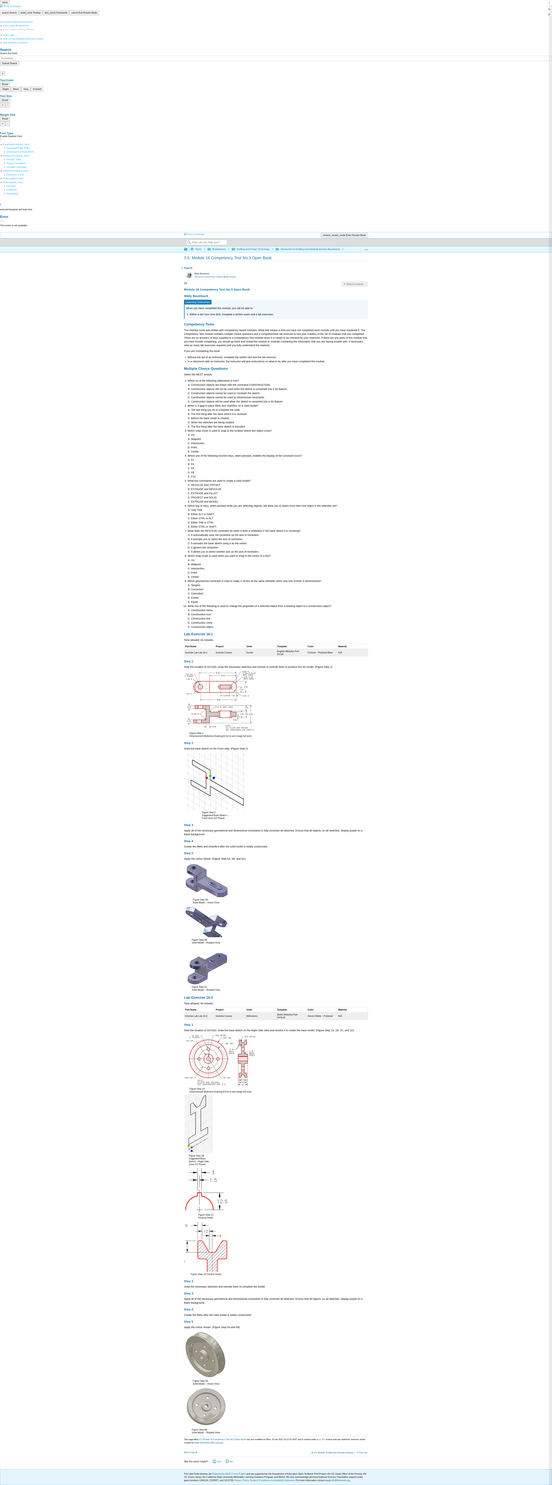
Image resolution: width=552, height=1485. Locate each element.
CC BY (322, 1439)
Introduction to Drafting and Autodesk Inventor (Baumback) (310, 249)
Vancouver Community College (208, 277)
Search (189, 242)
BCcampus (231, 277)
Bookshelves (219, 249)
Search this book (8, 53)
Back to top (189, 1452)
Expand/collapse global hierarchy (187, 249)
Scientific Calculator (16, 167)
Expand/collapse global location (366, 248)
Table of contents (354, 284)
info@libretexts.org (340, 1480)
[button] (11, 190)
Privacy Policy (241, 1480)
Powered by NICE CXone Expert (229, 1474)
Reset (5, 84)
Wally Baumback (202, 1442)
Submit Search (9, 63)
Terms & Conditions (260, 1480)
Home (198, 249)
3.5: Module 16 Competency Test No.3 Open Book (222, 1439)
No (231, 1461)
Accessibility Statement (283, 1480)
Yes (219, 1461)
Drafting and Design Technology (253, 249)
